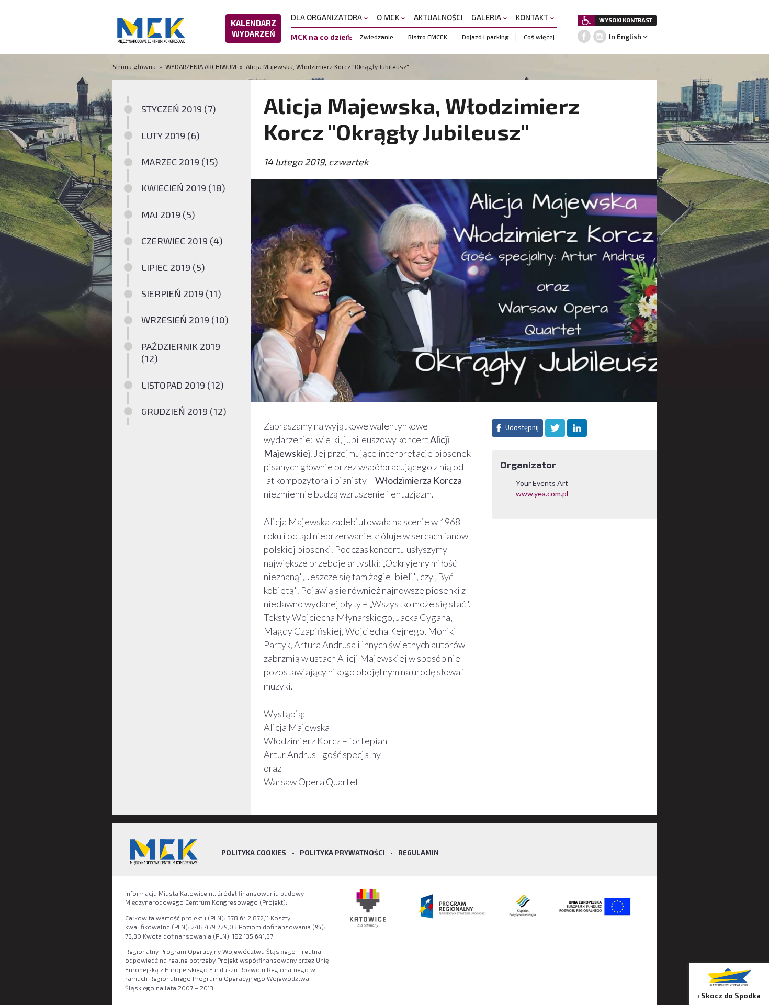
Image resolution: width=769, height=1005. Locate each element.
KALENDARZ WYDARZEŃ (253, 28)
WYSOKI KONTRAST (625, 20)
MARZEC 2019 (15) (179, 161)
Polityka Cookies (253, 853)
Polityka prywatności (342, 853)
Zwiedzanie (376, 36)
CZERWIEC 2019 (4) (182, 240)
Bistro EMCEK (427, 36)
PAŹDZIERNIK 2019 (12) (180, 352)
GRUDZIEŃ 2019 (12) (184, 411)
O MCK (389, 17)
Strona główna (134, 66)
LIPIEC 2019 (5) (173, 267)
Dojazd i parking (485, 36)
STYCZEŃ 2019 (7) (178, 109)
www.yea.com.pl (543, 493)
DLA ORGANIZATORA (327, 17)
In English (625, 36)
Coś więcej (539, 36)
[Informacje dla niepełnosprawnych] (586, 20)
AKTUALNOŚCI (438, 17)
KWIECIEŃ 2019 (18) (183, 188)
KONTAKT (533, 17)
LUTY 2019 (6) (170, 135)
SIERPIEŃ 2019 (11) (181, 293)
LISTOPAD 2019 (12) (182, 385)
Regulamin (418, 853)
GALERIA (487, 17)
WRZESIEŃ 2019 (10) (185, 319)
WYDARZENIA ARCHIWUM (200, 66)
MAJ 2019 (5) (168, 214)
